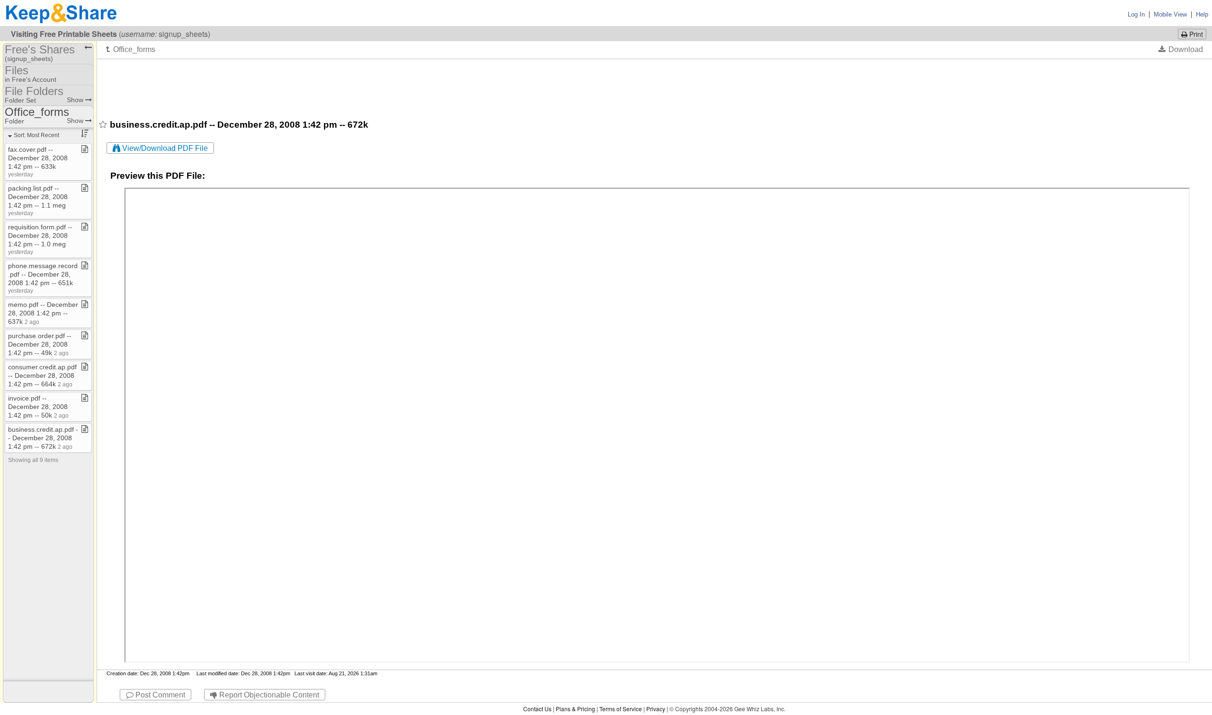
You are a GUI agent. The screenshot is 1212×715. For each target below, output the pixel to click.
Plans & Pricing (575, 709)
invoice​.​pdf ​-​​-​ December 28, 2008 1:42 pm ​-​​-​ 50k (38, 406)
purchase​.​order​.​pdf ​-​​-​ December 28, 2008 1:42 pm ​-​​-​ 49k (39, 344)
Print (1195, 34)
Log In (1136, 14)
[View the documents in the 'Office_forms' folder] (130, 49)
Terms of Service (620, 709)
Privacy (655, 709)
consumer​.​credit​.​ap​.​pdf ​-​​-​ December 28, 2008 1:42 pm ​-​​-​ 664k (42, 375)
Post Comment (159, 695)
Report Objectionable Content (268, 695)
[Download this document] (1180, 49)
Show (76, 100)
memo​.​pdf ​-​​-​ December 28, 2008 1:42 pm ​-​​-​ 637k (43, 313)
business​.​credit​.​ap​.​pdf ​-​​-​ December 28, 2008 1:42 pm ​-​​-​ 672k (43, 438)
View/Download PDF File (164, 148)
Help (1202, 14)
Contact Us (537, 709)
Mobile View (1170, 14)
